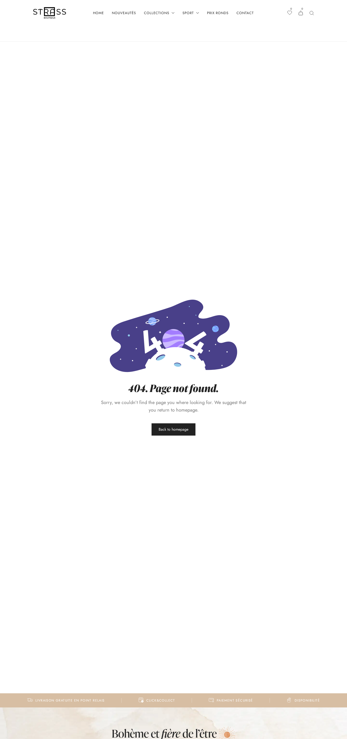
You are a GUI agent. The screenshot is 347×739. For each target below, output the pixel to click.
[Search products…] (311, 13)
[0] (289, 13)
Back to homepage (173, 429)
